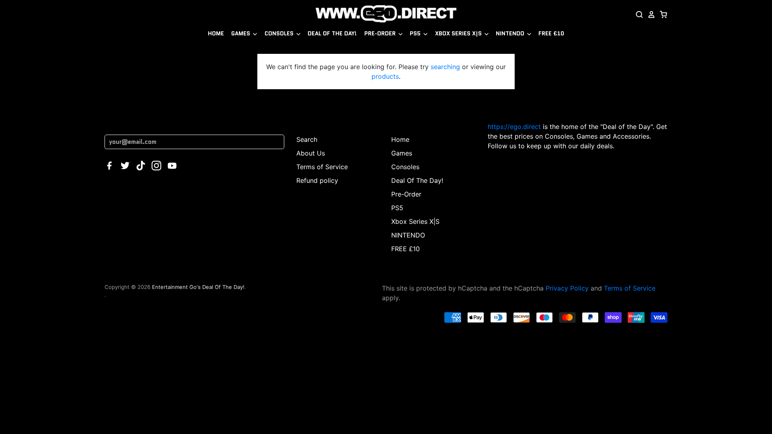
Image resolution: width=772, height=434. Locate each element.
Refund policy (317, 180)
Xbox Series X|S (459, 33)
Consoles (280, 33)
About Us (310, 153)
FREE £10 (551, 33)
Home (216, 33)
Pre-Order (380, 33)
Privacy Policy (567, 288)
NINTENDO (511, 33)
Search (306, 139)
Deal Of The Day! (332, 33)
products (385, 76)
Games (241, 33)
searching (445, 67)
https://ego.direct (514, 127)
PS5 (416, 33)
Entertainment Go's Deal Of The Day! (198, 287)
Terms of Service (322, 167)
